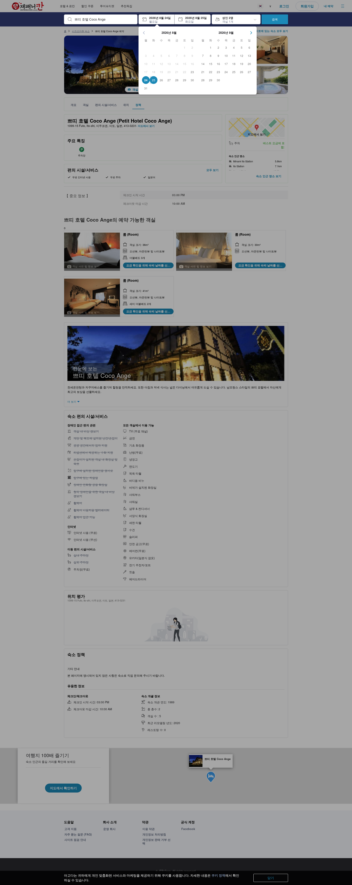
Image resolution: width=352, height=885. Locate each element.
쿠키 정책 (218, 875)
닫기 (270, 877)
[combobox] (104, 19)
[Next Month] (251, 32)
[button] (157, 19)
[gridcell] (184, 47)
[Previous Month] (144, 32)
